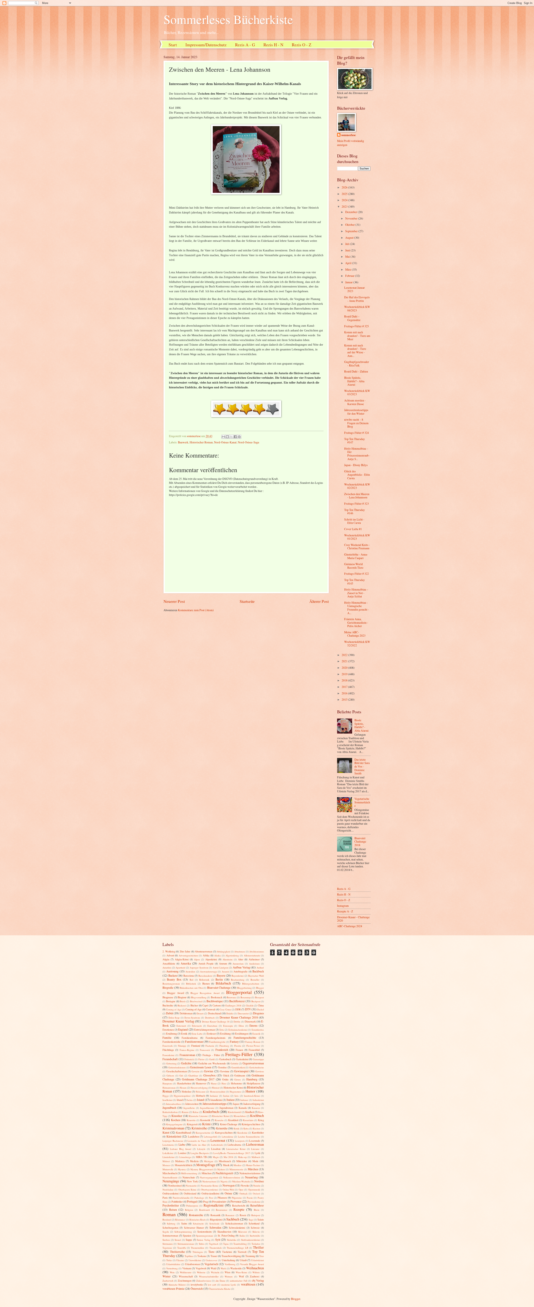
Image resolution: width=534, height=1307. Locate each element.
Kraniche (219, 1120)
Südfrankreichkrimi (250, 1239)
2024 (345, 200)
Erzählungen (241, 1033)
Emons (253, 1025)
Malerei (166, 1161)
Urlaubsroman (192, 1264)
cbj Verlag (258, 1280)
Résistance (180, 1219)
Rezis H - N (273, 45)
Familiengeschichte (245, 1038)
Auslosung (172, 971)
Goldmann (239, 1075)
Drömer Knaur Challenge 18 (215, 1021)
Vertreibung (172, 1268)
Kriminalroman (173, 1128)
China (261, 1005)
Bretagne (170, 1001)
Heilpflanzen (253, 1083)
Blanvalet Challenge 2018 (360, 841)
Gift (181, 1075)
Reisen (173, 1210)
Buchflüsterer (237, 1001)
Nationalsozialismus (249, 1173)
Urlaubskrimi (257, 1260)
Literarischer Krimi (236, 1148)
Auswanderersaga (208, 971)
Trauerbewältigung (231, 1256)
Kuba (246, 1128)
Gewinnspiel (241, 1071)
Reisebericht (238, 1205)
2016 (345, 693)
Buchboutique (215, 1001)
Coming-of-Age (193, 1009)
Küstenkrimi (173, 1136)
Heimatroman (169, 1087)
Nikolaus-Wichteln (241, 1181)
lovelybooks (197, 1284)
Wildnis (256, 1272)
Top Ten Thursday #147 (354, 440)
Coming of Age (173, 1009)
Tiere (211, 1252)
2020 (345, 668)
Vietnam (186, 1268)
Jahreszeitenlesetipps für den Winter (356, 411)
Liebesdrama (234, 1144)
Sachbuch (232, 1219)
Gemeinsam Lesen (200, 1067)
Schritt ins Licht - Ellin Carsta (354, 521)
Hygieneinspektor (182, 1095)
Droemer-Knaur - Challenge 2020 (353, 919)
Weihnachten (255, 1268)
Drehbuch (210, 1017)
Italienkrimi (258, 1099)
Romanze (229, 1215)
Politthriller (177, 1201)
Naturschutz (189, 1177)
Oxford (256, 1193)
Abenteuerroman (203, 951)
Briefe (183, 1001)
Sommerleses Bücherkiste (228, 19)
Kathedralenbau (170, 1112)
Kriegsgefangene (174, 1124)
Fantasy (234, 1042)
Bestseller (255, 979)
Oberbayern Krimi (187, 1189)
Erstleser (211, 1033)
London (182, 1153)
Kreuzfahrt (248, 1120)
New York (192, 1181)
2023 (345, 206)
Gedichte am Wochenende (212, 1063)
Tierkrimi (227, 1251)
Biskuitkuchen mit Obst (191, 987)
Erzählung (225, 1033)
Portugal (192, 1201)
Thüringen (198, 1251)
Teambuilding (240, 1243)
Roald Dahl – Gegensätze (352, 318)
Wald (213, 1268)
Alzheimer (254, 959)
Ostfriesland (190, 1193)
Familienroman (194, 1042)
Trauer (213, 1256)
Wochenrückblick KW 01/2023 (357, 537)
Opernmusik (254, 1189)
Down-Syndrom (192, 1017)
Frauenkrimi (168, 1055)
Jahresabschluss (173, 1103)
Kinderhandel (234, 1112)
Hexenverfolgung (199, 1087)
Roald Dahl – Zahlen (356, 371)
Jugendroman (226, 1107)
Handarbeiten (184, 1083)
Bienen (206, 983)
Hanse (214, 1083)
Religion (189, 1209)
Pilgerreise (237, 1197)
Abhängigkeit (223, 951)
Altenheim (228, 959)
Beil (191, 979)
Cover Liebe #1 (353, 529)
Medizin (194, 1161)
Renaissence (221, 1209)
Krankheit (233, 1120)
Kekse (196, 1112)
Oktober (350, 225)
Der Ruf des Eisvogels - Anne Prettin (357, 299)
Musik (226, 1165)
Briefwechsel (196, 1001)
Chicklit (249, 1005)
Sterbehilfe (255, 1235)
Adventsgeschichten (188, 955)
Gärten (237, 1079)
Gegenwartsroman (253, 1063)
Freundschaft (170, 1059)
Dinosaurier (243, 1013)
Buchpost (255, 1001)
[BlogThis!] (227, 437)
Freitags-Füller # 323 (356, 503)
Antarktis (166, 967)
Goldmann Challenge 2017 (198, 1079)
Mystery (182, 1169)
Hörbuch (200, 1095)
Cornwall (210, 1009)
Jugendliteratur (207, 1107)
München (207, 1173)
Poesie (250, 1197)
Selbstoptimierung (183, 1231)
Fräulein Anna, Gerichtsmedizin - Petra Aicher (356, 622)
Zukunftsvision (203, 1280)
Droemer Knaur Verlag (178, 1021)
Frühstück (189, 1059)
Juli (347, 244)
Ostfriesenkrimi (170, 1193)
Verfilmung (230, 1264)
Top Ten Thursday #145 (354, 581)
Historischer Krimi (233, 1087)
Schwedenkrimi (237, 1227)
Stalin (242, 1235)
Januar (349, 282)
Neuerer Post (174, 601)
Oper (241, 1189)
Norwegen (229, 1185)
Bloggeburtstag (244, 987)
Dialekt (229, 1013)
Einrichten (212, 1025)
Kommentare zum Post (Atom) (196, 610)
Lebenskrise (227, 1136)
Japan (236, 1103)
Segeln (165, 1231)
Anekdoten (254, 963)
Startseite (247, 601)
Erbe (221, 1029)
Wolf (241, 1276)
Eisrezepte (228, 1025)
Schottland (254, 1223)
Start (173, 45)
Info (236, 1095)
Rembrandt (204, 1209)
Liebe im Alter (199, 1144)
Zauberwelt (167, 1280)
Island (200, 1100)
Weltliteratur (185, 1272)
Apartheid (180, 967)
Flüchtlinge (168, 1049)
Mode (255, 1161)
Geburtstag (171, 1063)
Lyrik (257, 1153)
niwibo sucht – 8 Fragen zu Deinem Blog (356, 423)
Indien (226, 1095)
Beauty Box (174, 979)
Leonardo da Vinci (197, 1140)
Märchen (253, 1169)
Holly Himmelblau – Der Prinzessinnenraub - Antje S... (357, 454)
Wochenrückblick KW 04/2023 (357, 308)
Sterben (166, 1239)
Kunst (165, 1132)
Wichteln (215, 1272)
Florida (237, 1045)
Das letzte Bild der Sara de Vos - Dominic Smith (362, 766)
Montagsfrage (205, 1165)
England (183, 1029)
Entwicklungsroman (204, 1029)
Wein (172, 1272)
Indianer (214, 1095)
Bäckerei (182, 1005)
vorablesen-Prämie (173, 1289)
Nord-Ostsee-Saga (248, 442)
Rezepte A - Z (345, 911)
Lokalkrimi (167, 1153)
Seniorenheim (204, 1231)
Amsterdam (238, 963)
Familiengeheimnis (215, 1037)
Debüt (169, 1013)
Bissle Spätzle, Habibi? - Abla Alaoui (354, 381)
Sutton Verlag (203, 1239)
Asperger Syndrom (199, 967)
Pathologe (199, 1197)
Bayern (221, 975)
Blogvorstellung (199, 997)
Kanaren (256, 1107)
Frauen (239, 1049)
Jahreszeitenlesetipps (215, 1104)
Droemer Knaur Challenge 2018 (239, 1017)
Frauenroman (187, 1055)
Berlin (219, 979)
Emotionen (168, 1029)
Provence (235, 1201)
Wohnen (229, 1276)
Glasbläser (193, 1075)
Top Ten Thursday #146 (354, 511)
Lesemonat (217, 1140)
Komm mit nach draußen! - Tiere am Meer (357, 335)
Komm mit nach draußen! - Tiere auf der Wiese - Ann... (355, 350)
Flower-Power (253, 1045)
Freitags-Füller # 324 (356, 433)
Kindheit (249, 1112)
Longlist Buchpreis (199, 1153)
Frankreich (221, 1050)
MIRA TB (201, 1157)
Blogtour (182, 997)
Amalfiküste (168, 963)
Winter (166, 1276)
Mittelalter (241, 1161)
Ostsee (228, 1193)
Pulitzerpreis (192, 1205)
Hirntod (215, 1087)
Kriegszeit (192, 1124)
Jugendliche (189, 1107)
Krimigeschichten (251, 1124)
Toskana (201, 1256)
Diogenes (258, 1013)
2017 (345, 687)
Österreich (197, 1289)
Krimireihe (199, 1128)
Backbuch (258, 971)
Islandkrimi (216, 1099)
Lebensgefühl (210, 1136)
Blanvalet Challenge (219, 988)
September (351, 231)
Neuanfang (251, 1177)
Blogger (260, 987)
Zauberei (254, 1276)
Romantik (215, 1215)
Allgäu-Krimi (182, 959)
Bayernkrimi (238, 975)
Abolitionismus (256, 951)
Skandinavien (224, 1231)
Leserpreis (240, 1140)
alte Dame (220, 1280)
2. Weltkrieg (168, 951)
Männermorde (236, 1169)
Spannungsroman (204, 1235)
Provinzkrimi (254, 1201)
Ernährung (171, 1033)
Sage (251, 1219)
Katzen (185, 1112)
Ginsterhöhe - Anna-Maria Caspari (356, 556)
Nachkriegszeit (224, 1173)
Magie (216, 1157)
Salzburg (171, 1223)
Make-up (242, 1157)
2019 (345, 674)
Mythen (221, 1169)
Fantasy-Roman (252, 1041)
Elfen (241, 1025)
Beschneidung (237, 979)
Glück (226, 1075)
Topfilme (189, 1256)
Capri (205, 1005)
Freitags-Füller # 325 (356, 326)
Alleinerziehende (252, 955)
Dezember (351, 212)
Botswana (231, 997)
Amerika (186, 963)
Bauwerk (183, 442)
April (348, 263)
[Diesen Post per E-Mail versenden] (223, 437)
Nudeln (256, 1185)
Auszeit (225, 971)
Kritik (236, 1128)
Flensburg (224, 1045)
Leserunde (254, 1140)
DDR (238, 1009)
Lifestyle (201, 1148)
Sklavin (256, 1231)
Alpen (197, 959)
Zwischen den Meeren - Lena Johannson (356, 495)
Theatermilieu (197, 1247)
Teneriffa (181, 1247)
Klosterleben (240, 1116)
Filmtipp (182, 1045)
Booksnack (216, 997)
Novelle (245, 1185)
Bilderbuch (223, 983)
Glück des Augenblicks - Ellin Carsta (357, 474)
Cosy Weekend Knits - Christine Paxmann (357, 546)
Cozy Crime (225, 1009)
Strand (178, 1239)
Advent (170, 955)
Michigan (208, 1161)
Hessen (183, 1087)
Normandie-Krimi (209, 1185)
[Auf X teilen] (231, 437)
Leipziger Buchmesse (172, 1140)
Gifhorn (170, 1075)
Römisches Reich (197, 1219)
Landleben (193, 1136)
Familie (166, 1038)
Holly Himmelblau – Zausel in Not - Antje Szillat (356, 592)
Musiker (238, 1165)
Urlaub (243, 1260)
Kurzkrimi (242, 1132)
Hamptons (167, 1083)
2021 (345, 661)
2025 (345, 194)
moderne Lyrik (228, 1284)
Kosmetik (205, 1120)
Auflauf (260, 967)
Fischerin (209, 1045)
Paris (165, 1197)
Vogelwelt (201, 1268)
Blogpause (167, 997)
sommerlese (348, 135)
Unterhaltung (228, 1260)
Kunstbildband (183, 1132)
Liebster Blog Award (180, 1148)
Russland (166, 1219)
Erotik (184, 1033)
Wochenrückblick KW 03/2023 (357, 392)
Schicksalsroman (234, 1223)
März (348, 269)
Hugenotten (235, 1091)
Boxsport (259, 997)
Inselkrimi (167, 1099)
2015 (345, 699)
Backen (172, 975)
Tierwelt (242, 1251)
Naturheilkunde (170, 1177)
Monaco (166, 1165)
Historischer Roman (201, 442)
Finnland (195, 1045)
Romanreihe (196, 1215)
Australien (190, 971)
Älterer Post (319, 601)
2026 (345, 187)
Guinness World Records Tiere (353, 565)
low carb (212, 1284)
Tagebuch (213, 1243)
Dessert (200, 1013)
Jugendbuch (169, 1108)
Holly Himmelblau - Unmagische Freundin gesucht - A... (356, 608)
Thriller (258, 1247)
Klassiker (176, 1116)
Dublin (237, 1021)
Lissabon (215, 1148)
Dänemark (250, 1021)
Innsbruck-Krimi (252, 1095)
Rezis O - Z (301, 45)
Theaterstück (215, 1247)
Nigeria (224, 1181)
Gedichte (186, 1063)
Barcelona (188, 975)
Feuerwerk (167, 1045)
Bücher (194, 1005)
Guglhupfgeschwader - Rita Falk (356, 363)
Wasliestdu (236, 1268)
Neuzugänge (170, 1181)
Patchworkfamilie (181, 1197)
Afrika (206, 955)
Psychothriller (170, 1205)
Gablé (212, 1059)
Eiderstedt (181, 1025)
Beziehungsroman (171, 983)
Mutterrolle (167, 1169)
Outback (243, 1193)
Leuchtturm (168, 1144)
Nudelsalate (168, 1189)
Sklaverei (242, 1231)
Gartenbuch (225, 1059)
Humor (250, 1091)
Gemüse (222, 1067)
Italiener (244, 1099)
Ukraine (180, 1260)
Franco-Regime (187, 1049)
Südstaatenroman (186, 1243)
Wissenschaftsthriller (209, 1276)
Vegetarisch (211, 1264)
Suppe (189, 1239)
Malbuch (256, 1157)
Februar (350, 276)
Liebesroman (255, 1144)
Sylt (217, 1240)
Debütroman (186, 1013)
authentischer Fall (238, 1280)
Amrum (223, 963)
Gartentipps (258, 1059)
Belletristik (204, 979)
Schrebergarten (170, 1227)
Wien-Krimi (241, 1272)
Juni (348, 250)
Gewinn (208, 1071)
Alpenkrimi (211, 959)
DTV (248, 1009)
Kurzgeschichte (203, 1132)
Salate (260, 1219)
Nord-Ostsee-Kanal (225, 442)
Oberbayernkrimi (209, 1189)
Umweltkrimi (195, 1260)
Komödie (191, 1120)
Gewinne (224, 1071)
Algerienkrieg (232, 955)
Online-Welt (228, 1189)
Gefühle (234, 1063)
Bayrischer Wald (256, 975)
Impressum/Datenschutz (206, 45)
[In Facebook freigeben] (235, 437)
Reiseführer (257, 1205)
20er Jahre (185, 951)
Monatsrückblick (183, 1165)
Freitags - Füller (211, 1055)
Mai (347, 256)
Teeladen (256, 1243)
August (349, 238)
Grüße (225, 1079)
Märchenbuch (169, 1173)
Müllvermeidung (189, 1173)
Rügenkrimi (216, 1219)
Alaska (217, 955)
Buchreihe (167, 1005)
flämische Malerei (177, 1284)
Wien (227, 1272)
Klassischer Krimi (220, 1116)
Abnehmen (239, 951)
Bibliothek (191, 983)
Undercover (211, 1260)
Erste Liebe (197, 1033)
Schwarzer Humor (194, 1227)
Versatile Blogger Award (252, 1264)
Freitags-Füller (238, 1054)
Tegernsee (167, 1247)
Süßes (201, 1243)
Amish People (206, 963)
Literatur (255, 1148)
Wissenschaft (186, 1276)
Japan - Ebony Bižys (356, 465)
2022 (345, 655)
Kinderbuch (211, 1111)
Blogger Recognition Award (205, 993)
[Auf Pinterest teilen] (239, 437)
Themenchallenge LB (237, 1247)
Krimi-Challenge (228, 1124)
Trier (261, 1256)
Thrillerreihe (177, 1252)
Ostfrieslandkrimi (210, 1193)
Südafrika (231, 1239)
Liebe (182, 1144)
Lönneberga (185, 1157)
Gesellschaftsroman (176, 1071)
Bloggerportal (239, 992)
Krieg (261, 1120)
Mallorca (180, 1161)
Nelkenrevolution (231, 1177)
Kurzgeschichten (224, 1132)
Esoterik (256, 1033)
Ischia (190, 1099)
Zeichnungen (184, 1280)
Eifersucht (197, 1025)
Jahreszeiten (191, 1103)
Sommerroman (170, 1235)
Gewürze (259, 1071)
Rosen (243, 1215)
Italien (230, 1100)
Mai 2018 (228, 1157)
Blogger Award (175, 993)
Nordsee (259, 1181)
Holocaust (200, 1091)
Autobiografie (240, 971)
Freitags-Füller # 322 (356, 574)
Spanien (187, 1235)
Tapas (226, 1243)
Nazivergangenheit (209, 1177)
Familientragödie (217, 1041)
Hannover (201, 1083)
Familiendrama (190, 1037)
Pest (211, 1197)
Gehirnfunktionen (177, 1067)
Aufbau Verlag (241, 967)
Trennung (250, 1256)
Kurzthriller (258, 1132)
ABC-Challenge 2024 (349, 926)
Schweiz (255, 1227)
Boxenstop (246, 997)
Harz (224, 1083)
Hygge (165, 1095)
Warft (223, 1268)
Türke (169, 1260)
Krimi (206, 1124)
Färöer (201, 1059)
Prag (205, 1201)
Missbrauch (225, 1161)
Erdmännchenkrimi (237, 1029)
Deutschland (214, 1013)
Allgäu (165, 959)
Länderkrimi (168, 1157)
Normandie (191, 1185)
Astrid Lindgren (220, 967)
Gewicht (195, 1071)
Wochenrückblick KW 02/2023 (357, 486)
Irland (180, 1099)
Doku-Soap (174, 1017)
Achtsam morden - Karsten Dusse (355, 402)
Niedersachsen (209, 1181)
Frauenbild (254, 1049)
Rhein (256, 1209)
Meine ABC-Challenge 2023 (354, 634)
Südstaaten (167, 1243)
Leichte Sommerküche (249, 1136)
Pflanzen (222, 1197)
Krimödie (221, 1128)
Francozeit (205, 1049)
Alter (240, 959)
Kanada (243, 1107)
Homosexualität (217, 1091)
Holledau (186, 1091)
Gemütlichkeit (238, 1067)
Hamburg (251, 1079)
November (351, 218)
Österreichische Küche (219, 1288)
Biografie (167, 988)
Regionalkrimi (214, 1205)
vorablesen (248, 1284)
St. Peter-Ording (226, 1235)
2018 (345, 680)
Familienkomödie (171, 1041)
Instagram (343, 906)
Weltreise (201, 1272)
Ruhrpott (255, 1215)
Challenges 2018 (233, 1005)
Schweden (215, 1227)
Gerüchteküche (256, 1067)
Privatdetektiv (219, 1201)
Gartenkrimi (242, 1059)
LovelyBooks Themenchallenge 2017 (231, 1153)
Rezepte (238, 1209)
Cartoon (217, 1005)
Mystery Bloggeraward (201, 1169)
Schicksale (214, 1223)
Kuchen (256, 1128)
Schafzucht (198, 1223)
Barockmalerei (205, 975)
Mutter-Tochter (253, 1165)
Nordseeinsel (175, 1185)
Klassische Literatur (198, 1116)
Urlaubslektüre (173, 1264)
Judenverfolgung (251, 1103)
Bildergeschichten (250, 983)
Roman (169, 1214)
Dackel (260, 1009)
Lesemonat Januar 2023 (354, 289)
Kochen (175, 1120)
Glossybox (209, 1075)
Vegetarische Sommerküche (362, 802)
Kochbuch (257, 1115)
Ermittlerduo (258, 1029)
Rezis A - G (245, 45)
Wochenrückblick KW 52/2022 (357, 643)
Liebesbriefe (217, 1144)
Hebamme (236, 1083)
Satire (184, 1223)
